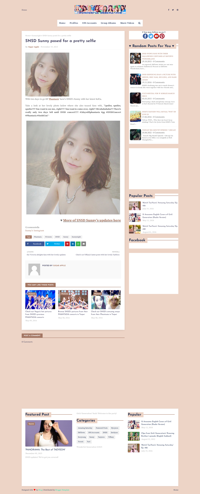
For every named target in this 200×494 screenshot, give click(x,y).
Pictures (48, 237)
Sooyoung (82, 437)
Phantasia (38, 237)
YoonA (80, 442)
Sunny (65, 237)
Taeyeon (101, 437)
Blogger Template (62, 490)
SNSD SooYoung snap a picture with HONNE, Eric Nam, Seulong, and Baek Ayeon (159, 77)
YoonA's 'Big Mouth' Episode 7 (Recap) (159, 130)
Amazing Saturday (85, 428)
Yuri (88, 442)
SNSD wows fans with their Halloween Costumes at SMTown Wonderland (157, 56)
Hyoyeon (114, 428)
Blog (40, 490)
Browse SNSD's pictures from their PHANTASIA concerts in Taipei (73, 313)
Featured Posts (101, 428)
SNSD (57, 237)
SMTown (81, 432)
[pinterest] (177, 9)
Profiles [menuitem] (74, 23)
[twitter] (173, 9)
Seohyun (114, 432)
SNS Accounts (93, 432)
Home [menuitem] (62, 23)
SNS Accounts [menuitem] (89, 23)
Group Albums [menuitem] (108, 23)
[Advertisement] (153, 168)
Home (24, 10)
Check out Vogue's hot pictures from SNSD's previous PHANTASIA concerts (38, 314)
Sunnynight (36, 36)
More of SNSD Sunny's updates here (92, 220)
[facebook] (168, 9)
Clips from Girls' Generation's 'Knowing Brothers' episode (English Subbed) (157, 434)
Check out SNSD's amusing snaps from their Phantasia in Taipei (105, 313)
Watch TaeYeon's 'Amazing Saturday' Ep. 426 (160, 204)
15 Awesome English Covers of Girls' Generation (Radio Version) (157, 216)
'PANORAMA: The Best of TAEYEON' (45, 450)
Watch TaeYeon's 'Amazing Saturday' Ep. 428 (160, 227)
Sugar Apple (33, 47)
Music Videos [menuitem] (127, 23)
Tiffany (111, 437)
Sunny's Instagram (34, 230)
